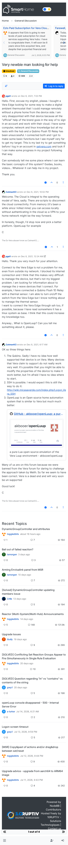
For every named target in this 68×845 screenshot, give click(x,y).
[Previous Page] (4, 42)
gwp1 (10, 687)
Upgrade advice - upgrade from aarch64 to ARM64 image (32, 772)
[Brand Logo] (21, 9)
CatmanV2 (11, 192)
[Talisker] (4, 780)
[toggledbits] (4, 619)
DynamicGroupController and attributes (26, 529)
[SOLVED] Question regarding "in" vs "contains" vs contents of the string (32, 680)
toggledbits (13, 534)
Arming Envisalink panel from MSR (22, 569)
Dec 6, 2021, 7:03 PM (31, 96)
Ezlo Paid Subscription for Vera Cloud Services (31, 28)
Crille (9, 599)
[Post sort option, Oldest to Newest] (6, 86)
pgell (8, 96)
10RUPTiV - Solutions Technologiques (51, 821)
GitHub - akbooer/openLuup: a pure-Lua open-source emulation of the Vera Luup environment (38, 413)
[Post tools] (63, 182)
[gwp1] (4, 663)
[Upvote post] (51, 182)
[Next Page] (64, 42)
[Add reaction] (45, 182)
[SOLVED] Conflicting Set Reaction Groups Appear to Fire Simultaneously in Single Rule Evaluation (34, 656)
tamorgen (12, 554)
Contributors (53, 809)
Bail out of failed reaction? (17, 549)
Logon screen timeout (15, 726)
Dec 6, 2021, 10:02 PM (38, 192)
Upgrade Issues (11, 634)
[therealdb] (4, 534)
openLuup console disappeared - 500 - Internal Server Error (30, 704)
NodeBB (54, 805)
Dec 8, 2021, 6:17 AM (37, 344)
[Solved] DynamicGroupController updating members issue (28, 591)
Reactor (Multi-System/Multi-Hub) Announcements (33, 614)
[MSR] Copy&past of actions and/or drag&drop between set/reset (30, 748)
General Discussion (16, 55)
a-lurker (11, 711)
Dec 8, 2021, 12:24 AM (32, 256)
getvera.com (43, 146)
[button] (4, 840)
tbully (10, 639)
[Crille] (4, 599)
